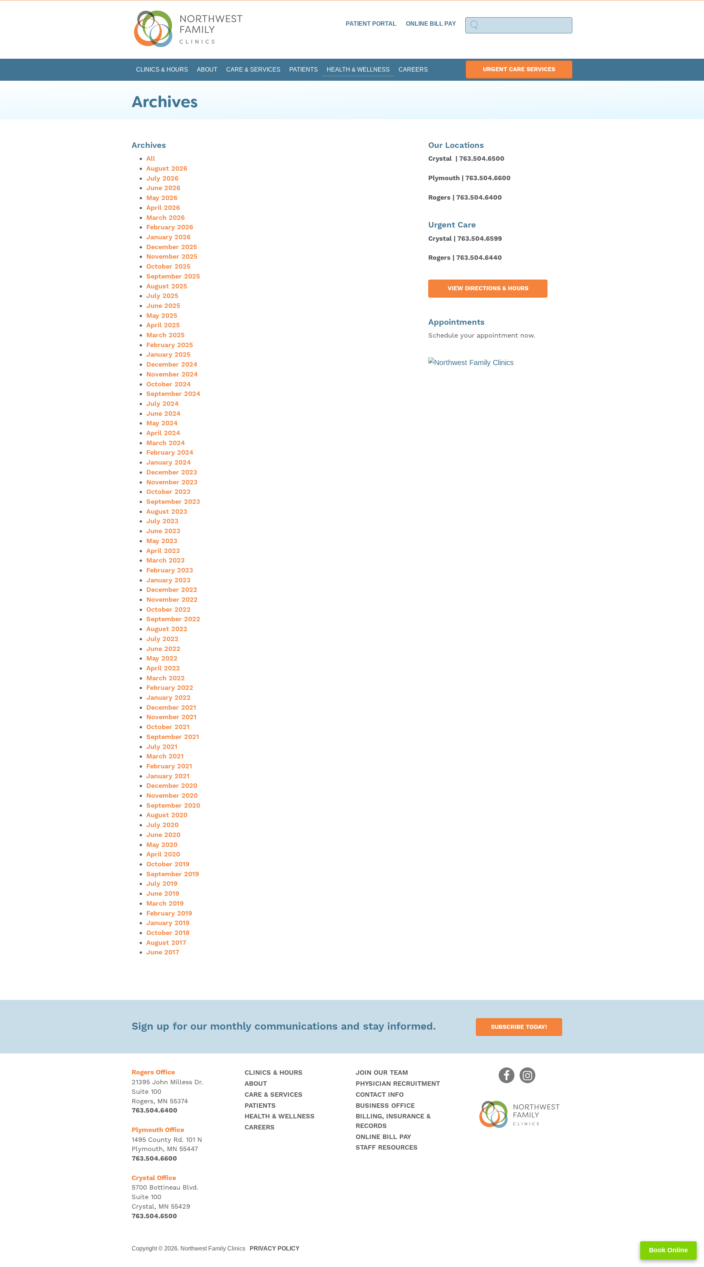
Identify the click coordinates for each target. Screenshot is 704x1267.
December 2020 (171, 786)
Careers (413, 69)
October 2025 (168, 266)
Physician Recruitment (398, 1084)
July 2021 (161, 747)
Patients (303, 69)
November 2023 (172, 482)
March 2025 (165, 335)
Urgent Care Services (519, 69)
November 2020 (172, 795)
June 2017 (162, 952)
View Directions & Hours (488, 288)
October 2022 (168, 609)
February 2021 (169, 766)
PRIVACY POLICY (275, 1248)
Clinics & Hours (162, 69)
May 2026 (161, 198)
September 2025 (173, 276)
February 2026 (169, 227)
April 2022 (163, 668)
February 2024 (169, 452)
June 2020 (163, 835)
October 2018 (168, 933)
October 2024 (168, 384)
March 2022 (165, 678)
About (207, 69)
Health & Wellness (358, 69)
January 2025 (168, 354)
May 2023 (161, 541)
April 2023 (163, 551)
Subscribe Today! (519, 1027)
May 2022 (161, 658)
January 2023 (168, 580)
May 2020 (161, 845)
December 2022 (171, 590)
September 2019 (172, 874)
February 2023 (169, 570)
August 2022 (166, 629)
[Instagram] (527, 1075)
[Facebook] (506, 1075)
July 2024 (162, 404)
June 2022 (163, 649)
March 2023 (165, 560)
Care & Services (253, 69)
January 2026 (168, 237)
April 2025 (163, 325)
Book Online (668, 1250)
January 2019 (168, 923)
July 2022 (162, 639)
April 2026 (163, 208)
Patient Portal (371, 24)
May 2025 (161, 316)
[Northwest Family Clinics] (500, 362)
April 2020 (163, 854)
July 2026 (162, 178)
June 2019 (162, 893)
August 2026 (166, 168)
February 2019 (169, 913)
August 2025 (166, 286)
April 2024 (163, 433)
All (150, 158)
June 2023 (163, 531)
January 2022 (168, 697)
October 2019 (168, 864)
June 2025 (163, 306)
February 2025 (169, 345)
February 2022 (169, 688)
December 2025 (171, 247)
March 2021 (165, 756)
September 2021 (172, 737)
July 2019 (161, 884)
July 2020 (162, 825)
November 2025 (171, 256)
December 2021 (171, 707)
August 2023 (166, 511)
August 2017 (166, 943)
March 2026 (165, 218)
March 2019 (165, 903)
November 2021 (171, 717)
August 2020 (166, 815)
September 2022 (173, 619)
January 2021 (168, 776)
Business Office (385, 1106)
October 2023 (168, 492)
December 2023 (171, 472)
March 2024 (165, 443)
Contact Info (380, 1095)
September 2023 (173, 502)
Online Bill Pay (431, 24)
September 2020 (173, 805)
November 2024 (172, 374)
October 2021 (168, 727)
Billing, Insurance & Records (393, 1121)
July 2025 (162, 296)
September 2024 (173, 394)
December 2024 (171, 364)
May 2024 (161, 423)
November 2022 (172, 600)
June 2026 (163, 188)
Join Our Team (382, 1072)
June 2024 (163, 413)
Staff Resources (387, 1147)
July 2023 (162, 521)
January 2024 (168, 462)
